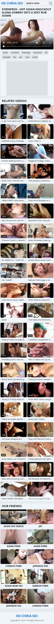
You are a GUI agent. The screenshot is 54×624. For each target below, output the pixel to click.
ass (20, 57)
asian (5, 52)
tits (14, 57)
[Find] (50, 3)
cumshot (15, 52)
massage (26, 52)
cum (27, 57)
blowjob (6, 57)
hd (46, 52)
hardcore (37, 52)
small (34, 57)
